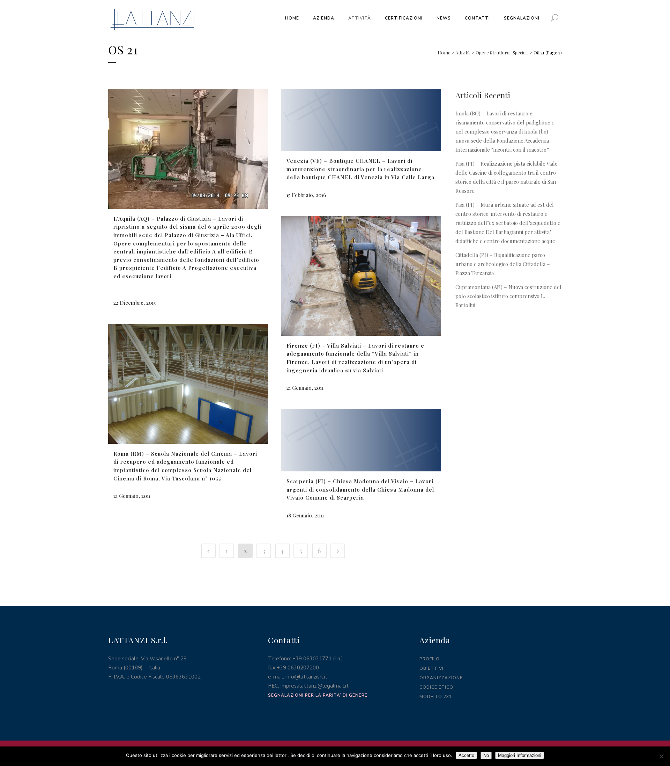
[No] (661, 756)
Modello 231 (435, 696)
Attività (462, 52)
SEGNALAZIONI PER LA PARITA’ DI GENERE (317, 695)
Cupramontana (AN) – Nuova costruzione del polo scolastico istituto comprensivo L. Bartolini (508, 296)
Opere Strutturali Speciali (502, 52)
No (486, 755)
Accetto (466, 755)
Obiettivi (431, 668)
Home (444, 52)
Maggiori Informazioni (519, 755)
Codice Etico (436, 687)
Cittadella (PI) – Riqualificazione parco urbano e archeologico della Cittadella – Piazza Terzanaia (502, 263)
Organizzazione (441, 678)
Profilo (429, 659)
